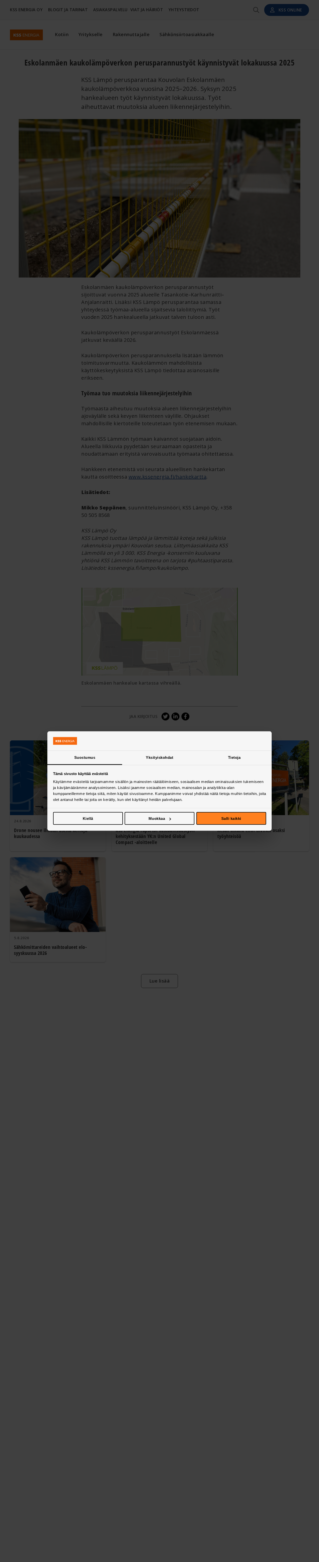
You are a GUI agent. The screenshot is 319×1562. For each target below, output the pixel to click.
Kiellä (88, 818)
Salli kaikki (231, 818)
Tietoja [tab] (234, 757)
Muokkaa (157, 818)
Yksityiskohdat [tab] (159, 757)
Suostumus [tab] (84, 757)
